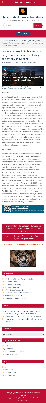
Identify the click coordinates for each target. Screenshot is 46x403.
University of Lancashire (25, 2)
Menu (25, 33)
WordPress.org (9, 375)
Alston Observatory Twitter (14, 351)
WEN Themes (23, 400)
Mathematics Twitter (12, 354)
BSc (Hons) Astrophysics (13, 287)
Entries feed (8, 370)
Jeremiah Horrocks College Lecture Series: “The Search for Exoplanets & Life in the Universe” (23, 228)
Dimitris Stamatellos (29, 62)
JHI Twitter (8, 346)
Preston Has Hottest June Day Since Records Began (23, 316)
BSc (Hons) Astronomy (12, 284)
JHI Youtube (8, 349)
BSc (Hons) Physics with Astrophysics (17, 293)
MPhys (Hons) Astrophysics (14, 290)
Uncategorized (28, 40)
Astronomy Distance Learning (15, 298)
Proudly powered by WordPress (15, 398)
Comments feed (10, 373)
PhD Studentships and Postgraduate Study (19, 279)
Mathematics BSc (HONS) (13, 296)
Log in (6, 367)
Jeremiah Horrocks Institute (23, 17)
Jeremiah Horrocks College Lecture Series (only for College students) (23, 237)
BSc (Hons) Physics (11, 282)
